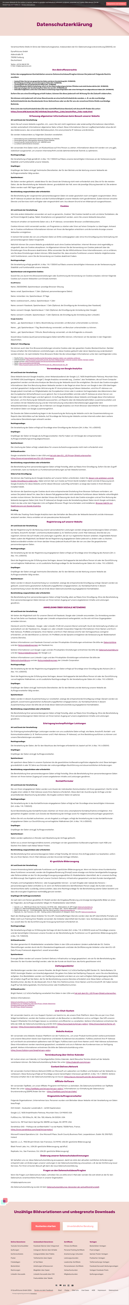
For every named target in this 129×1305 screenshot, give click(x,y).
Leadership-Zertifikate (72, 1262)
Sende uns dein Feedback (43, 1290)
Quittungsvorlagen (96, 1274)
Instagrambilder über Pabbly (44, 1254)
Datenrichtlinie (110, 642)
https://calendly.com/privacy (78, 1062)
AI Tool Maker (38, 1262)
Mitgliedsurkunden (71, 1274)
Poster (13, 1258)
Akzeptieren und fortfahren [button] (116, 3)
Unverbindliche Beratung (80, 1226)
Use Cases (85, 1290)
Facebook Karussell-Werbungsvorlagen (104, 1266)
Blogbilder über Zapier (42, 1270)
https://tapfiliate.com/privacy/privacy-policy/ (44, 1089)
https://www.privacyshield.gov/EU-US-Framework (32, 458)
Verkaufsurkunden (71, 1270)
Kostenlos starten (46, 1226)
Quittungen (15, 1250)
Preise (67, 1290)
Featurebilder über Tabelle (43, 1278)
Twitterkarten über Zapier (43, 1258)
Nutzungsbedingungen (28, 645)
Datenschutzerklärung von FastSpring (23, 1002)
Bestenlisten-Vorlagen (98, 1246)
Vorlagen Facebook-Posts (99, 1270)
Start (60, 1290)
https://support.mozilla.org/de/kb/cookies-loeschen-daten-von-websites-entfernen (52, 358)
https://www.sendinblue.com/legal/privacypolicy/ (32, 1130)
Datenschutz (113, 1290)
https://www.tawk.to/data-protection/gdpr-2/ (38, 1027)
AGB (93, 1290)
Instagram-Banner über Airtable (45, 1250)
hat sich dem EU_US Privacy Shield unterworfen (70, 455)
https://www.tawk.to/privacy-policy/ (72, 1024)
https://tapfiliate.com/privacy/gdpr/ (62, 1091)
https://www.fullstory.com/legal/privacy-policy (31, 1050)
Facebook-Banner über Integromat (46, 1246)
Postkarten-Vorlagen (97, 1258)
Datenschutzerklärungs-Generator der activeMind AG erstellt (73, 1187)
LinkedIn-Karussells (18, 1274)
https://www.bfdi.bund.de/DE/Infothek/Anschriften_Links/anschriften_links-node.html (51, 112)
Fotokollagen (15, 1262)
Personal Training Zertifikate (74, 1250)
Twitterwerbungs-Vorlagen (99, 1262)
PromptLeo (33, 1293)
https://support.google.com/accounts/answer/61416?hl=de (44, 361)
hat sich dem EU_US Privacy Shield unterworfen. (95, 993)
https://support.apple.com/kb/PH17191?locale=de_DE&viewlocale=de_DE (43, 365)
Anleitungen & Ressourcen (43, 1266)
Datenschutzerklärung (108, 650)
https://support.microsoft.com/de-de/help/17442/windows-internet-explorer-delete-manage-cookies (60, 360)
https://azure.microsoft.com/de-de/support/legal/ (85, 1077)
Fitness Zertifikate (70, 1246)
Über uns (75, 1290)
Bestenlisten (15, 1266)
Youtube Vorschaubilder (19, 1246)
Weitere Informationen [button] (28, 5)
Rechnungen (15, 1270)
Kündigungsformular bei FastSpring (22, 1005)
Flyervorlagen (95, 1250)
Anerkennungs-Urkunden (73, 1254)
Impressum (102, 1290)
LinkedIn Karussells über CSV (44, 1274)
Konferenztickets (17, 1254)
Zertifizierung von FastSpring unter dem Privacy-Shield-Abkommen (33, 1003)
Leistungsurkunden (71, 1258)
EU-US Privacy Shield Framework (22, 1007)
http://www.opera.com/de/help (29, 363)
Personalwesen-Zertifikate (73, 1266)
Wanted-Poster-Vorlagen (99, 1254)
